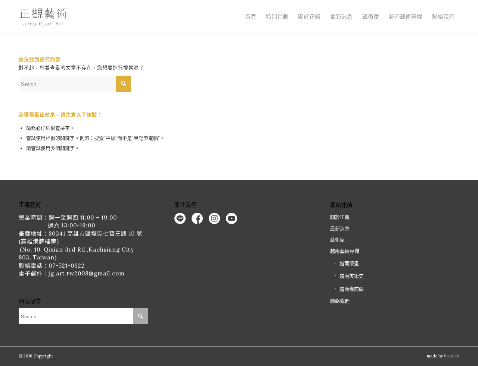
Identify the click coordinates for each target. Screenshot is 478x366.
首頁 (250, 16)
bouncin (451, 356)
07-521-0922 (67, 265)
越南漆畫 (349, 263)
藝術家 (370, 16)
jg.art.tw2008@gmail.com (87, 273)
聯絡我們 (443, 16)
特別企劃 (277, 16)
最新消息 (341, 16)
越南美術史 (351, 276)
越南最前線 (351, 289)
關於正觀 (340, 217)
